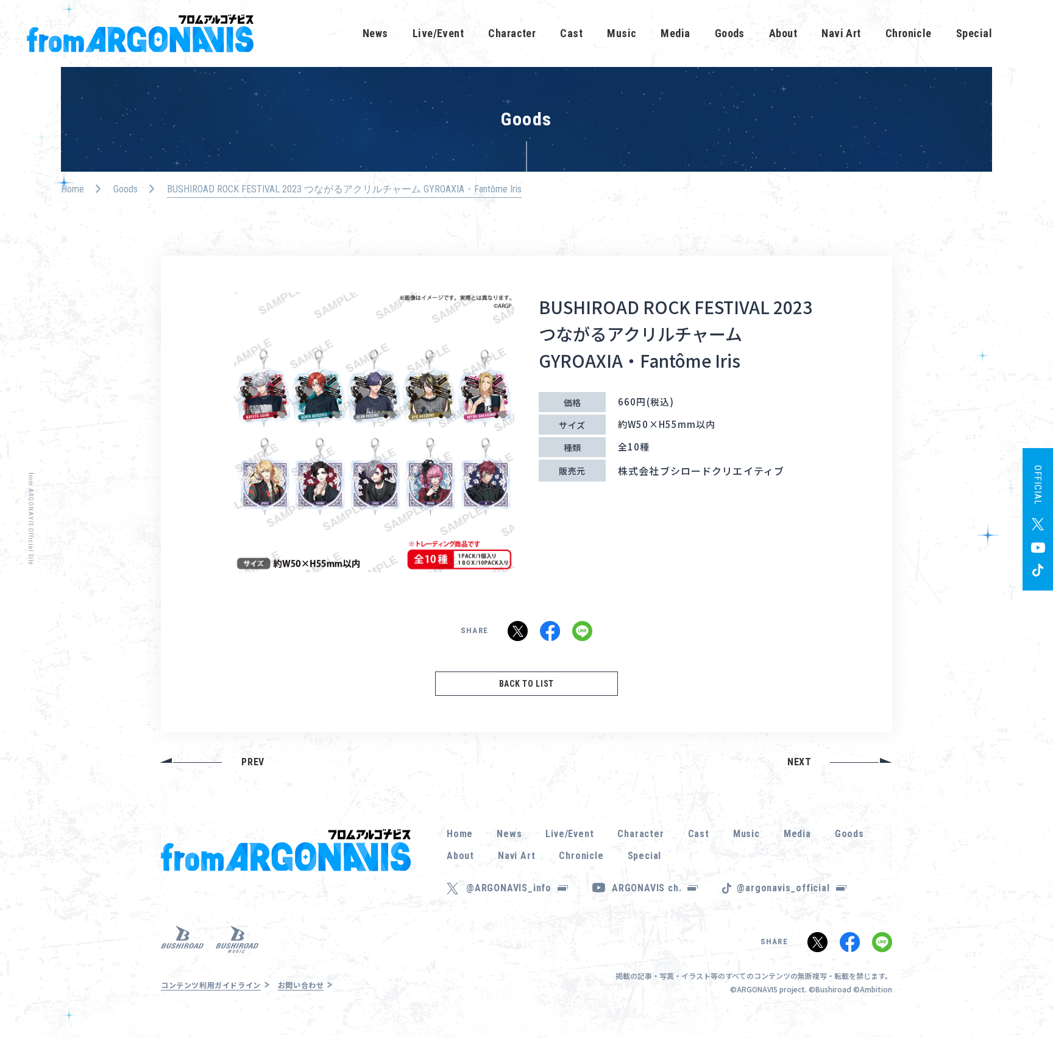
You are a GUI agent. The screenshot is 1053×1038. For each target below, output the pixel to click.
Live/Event (438, 33)
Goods (730, 33)
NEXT (799, 762)
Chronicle (908, 33)
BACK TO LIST (526, 684)
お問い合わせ (301, 985)
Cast (571, 33)
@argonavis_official (783, 888)
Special (974, 33)
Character (512, 33)
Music (621, 33)
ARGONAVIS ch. (646, 888)
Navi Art (841, 33)
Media (675, 33)
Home (72, 189)
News (375, 33)
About (783, 33)
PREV (252, 762)
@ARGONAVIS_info (508, 888)
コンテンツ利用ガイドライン (211, 985)
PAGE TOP (1025, 995)
